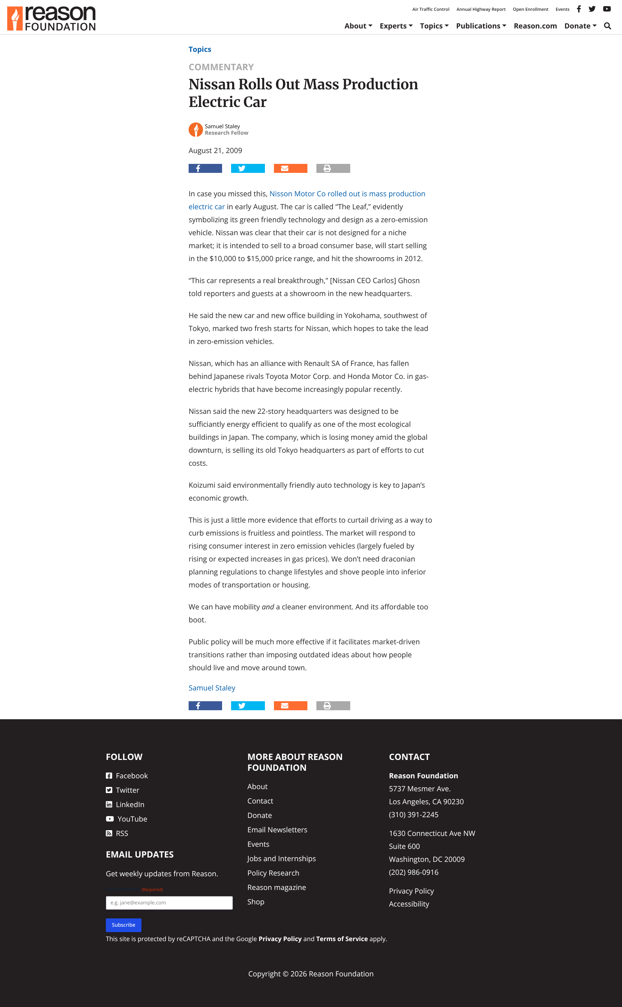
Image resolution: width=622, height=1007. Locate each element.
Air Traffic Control (431, 9)
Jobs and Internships (281, 858)
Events (562, 9)
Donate (577, 26)
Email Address (134, 889)
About (355, 26)
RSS (122, 833)
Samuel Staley (212, 688)
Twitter (127, 790)
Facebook (132, 775)
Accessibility (409, 904)
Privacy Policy (411, 891)
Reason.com (535, 26)
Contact (260, 801)
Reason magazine (276, 887)
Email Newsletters (277, 829)
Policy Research (273, 873)
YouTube (132, 819)
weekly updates (145, 873)
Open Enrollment (531, 9)
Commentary (221, 67)
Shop (256, 902)
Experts (393, 26)
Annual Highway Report (480, 9)
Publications (478, 26)
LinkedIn (130, 804)
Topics (431, 26)
